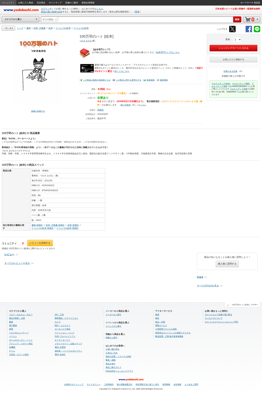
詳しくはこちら (121, 71)
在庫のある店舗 (230, 71)
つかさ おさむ (85, 41)
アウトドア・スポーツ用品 (21, 344)
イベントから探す (113, 326)
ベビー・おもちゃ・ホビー (21, 314)
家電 (11, 329)
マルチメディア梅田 (241, 83)
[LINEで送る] (257, 32)
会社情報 (177, 384)
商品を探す (110, 364)
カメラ (58, 322)
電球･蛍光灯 (60, 354)
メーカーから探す (113, 314)
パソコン (13, 336)
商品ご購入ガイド (113, 367)
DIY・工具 (59, 314)
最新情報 (164, 80)
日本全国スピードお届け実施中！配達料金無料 (237, 8)
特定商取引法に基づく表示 (147, 384)
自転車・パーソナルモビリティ (68, 351)
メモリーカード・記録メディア (68, 344)
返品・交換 (160, 322)
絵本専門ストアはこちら (168, 52)
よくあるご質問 (191, 384)
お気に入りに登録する (233, 59)
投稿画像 (151, 80)
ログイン (45, 8)
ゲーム (12, 351)
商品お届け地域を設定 (51, 12)
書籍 (11, 322)
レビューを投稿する (40, 243)
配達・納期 (110, 360)
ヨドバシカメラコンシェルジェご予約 (221, 322)
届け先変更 (125, 105)
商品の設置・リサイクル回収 (118, 356)
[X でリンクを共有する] (232, 32)
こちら (100, 8)
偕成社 (100, 110)
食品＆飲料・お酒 (17, 318)
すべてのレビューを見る (17, 263)
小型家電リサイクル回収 (166, 329)
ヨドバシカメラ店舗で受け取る (218, 314)
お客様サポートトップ (74, 384)
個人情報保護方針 (124, 384)
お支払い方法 (111, 353)
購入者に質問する (227, 263)
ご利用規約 (109, 384)
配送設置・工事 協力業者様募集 (169, 336)
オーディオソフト (62, 340)
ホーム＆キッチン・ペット (21, 340)
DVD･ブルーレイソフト (65, 336)
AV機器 (12, 347)
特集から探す (111, 337)
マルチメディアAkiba (221, 83)
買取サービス (161, 325)
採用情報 (166, 384)
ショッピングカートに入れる (234, 48)
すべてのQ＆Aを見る (208, 285)
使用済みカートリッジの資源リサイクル (173, 333)
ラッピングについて (213, 318)
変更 (137, 12)
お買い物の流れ (112, 349)
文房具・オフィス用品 (19, 354)
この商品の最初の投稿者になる (97, 80)
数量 (228, 39)
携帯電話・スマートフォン (66, 318)
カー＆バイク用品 (62, 329)
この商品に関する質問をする (128, 80)
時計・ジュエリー (62, 325)
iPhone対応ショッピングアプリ (119, 371)
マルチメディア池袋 (238, 89)
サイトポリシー (94, 384)
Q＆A (200, 277)
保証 (157, 318)
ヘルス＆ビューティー (19, 333)
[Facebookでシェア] (249, 32)
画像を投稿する (38, 111)
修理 (157, 314)
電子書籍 (13, 325)
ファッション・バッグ (64, 333)
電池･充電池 (60, 347)
